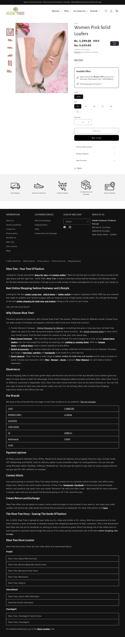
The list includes (88, 402)
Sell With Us (11, 238)
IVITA (10, 445)
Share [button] (79, 168)
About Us (10, 221)
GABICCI (68, 433)
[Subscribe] (87, 221)
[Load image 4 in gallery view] (10, 55)
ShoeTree (17, 261)
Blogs (8, 251)
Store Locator (11, 246)
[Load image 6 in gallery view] (10, 70)
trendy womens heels (94, 331)
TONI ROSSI (13, 427)
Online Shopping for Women (50, 328)
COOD (67, 439)
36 (79, 107)
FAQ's (37, 229)
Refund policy (29, 261)
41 (79, 112)
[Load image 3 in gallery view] (10, 47)
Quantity (77, 117)
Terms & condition (13, 225)
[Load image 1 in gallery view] (10, 32)
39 (104, 107)
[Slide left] (10, 25)
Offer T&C (10, 242)
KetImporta (13, 439)
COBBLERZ (69, 409)
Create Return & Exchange (46, 233)
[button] (56, 11)
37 (87, 107)
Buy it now (96, 138)
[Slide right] (10, 78)
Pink (80, 97)
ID (9, 433)
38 (95, 107)
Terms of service (58, 261)
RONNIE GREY (14, 415)
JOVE (10, 409)
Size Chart (78, 60)
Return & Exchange (43, 221)
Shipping (77, 52)
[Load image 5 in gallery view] (10, 63)
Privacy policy (12, 233)
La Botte (68, 415)
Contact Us (10, 229)
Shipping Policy (41, 225)
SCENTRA (12, 421)
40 (112, 107)
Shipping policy (74, 261)
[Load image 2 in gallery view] (10, 39)
